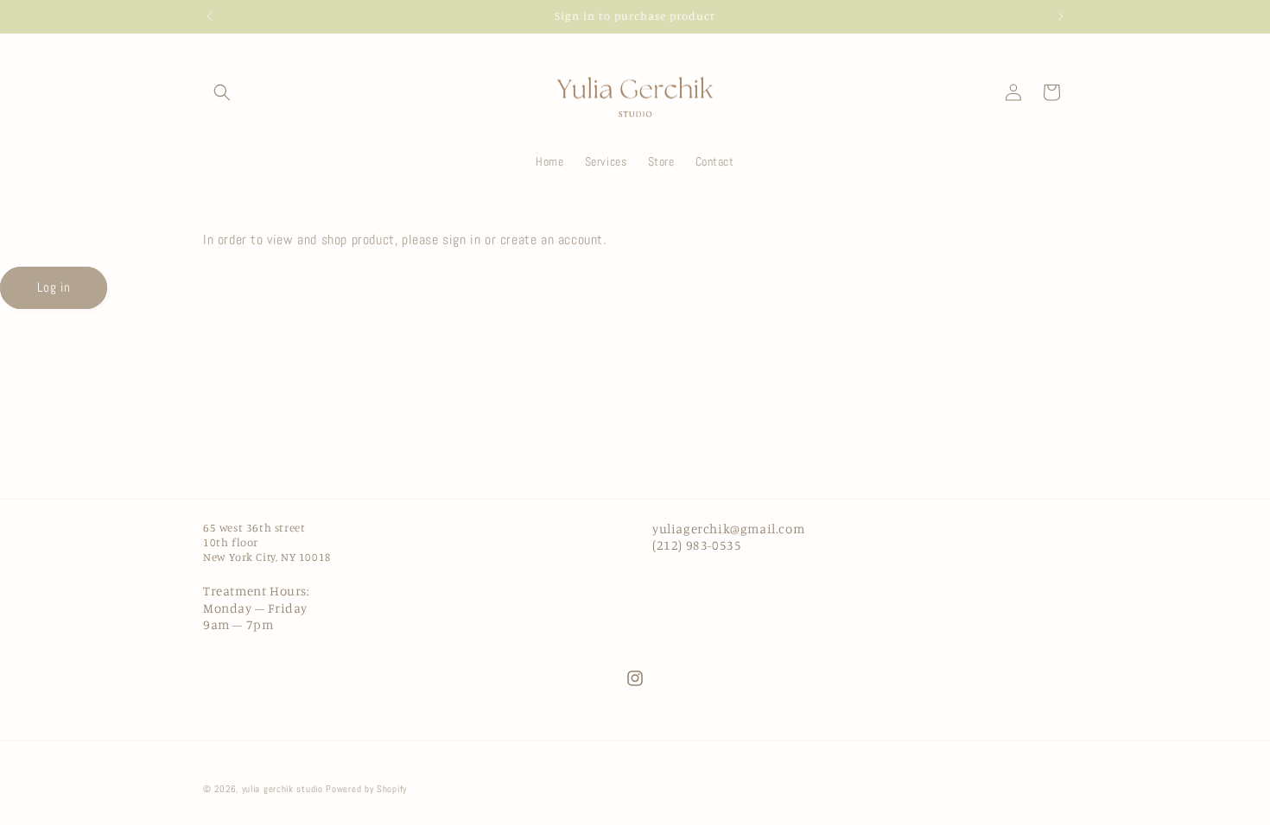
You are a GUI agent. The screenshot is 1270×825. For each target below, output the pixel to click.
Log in (54, 287)
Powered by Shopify (366, 789)
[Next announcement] (1061, 16)
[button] (222, 92)
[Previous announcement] (209, 16)
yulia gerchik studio (282, 789)
